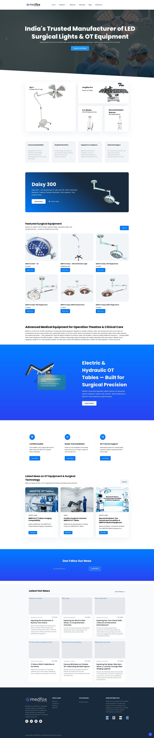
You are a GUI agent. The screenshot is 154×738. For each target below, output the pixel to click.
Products (62, 5)
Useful (36, 515)
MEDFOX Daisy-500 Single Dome (36, 305)
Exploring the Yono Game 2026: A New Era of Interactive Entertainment (109, 622)
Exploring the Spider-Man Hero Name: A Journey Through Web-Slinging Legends (110, 666)
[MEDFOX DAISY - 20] (41, 247)
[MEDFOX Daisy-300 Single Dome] (112, 247)
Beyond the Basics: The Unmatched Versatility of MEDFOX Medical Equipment (110, 520)
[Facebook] (31, 721)
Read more (30, 270)
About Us (72, 5)
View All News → (120, 591)
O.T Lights (28, 266)
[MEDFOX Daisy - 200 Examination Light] (77, 247)
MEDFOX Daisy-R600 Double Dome (72, 305)
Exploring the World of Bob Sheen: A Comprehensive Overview (74, 622)
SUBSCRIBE (94, 568)
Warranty (82, 5)
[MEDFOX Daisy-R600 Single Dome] (112, 288)
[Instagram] (36, 721)
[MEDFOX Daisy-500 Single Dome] (41, 288)
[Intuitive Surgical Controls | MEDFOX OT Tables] (77, 499)
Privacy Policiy (57, 735)
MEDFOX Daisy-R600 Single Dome (107, 305)
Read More (33, 532)
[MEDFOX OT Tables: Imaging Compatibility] (41, 499)
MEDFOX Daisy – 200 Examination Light (74, 264)
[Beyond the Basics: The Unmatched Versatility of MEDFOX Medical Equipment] (112, 499)
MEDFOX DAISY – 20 (31, 264)
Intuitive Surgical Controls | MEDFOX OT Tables (75, 519)
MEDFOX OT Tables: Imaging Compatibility (39, 519)
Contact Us (98, 5)
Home (53, 5)
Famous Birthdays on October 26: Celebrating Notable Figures (77, 665)
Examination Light (65, 266)
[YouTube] (40, 721)
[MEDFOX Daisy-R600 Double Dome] (77, 288)
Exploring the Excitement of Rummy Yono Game (42, 621)
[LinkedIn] (26, 721)
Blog (90, 5)
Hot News (54, 617)
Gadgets (30, 515)
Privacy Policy (83, 702)
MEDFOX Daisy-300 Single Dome (107, 264)
